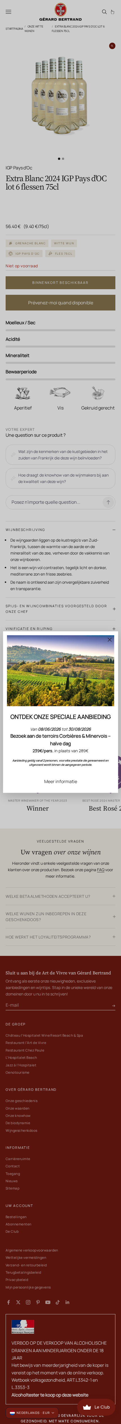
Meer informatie (60, 781)
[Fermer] (109, 639)
